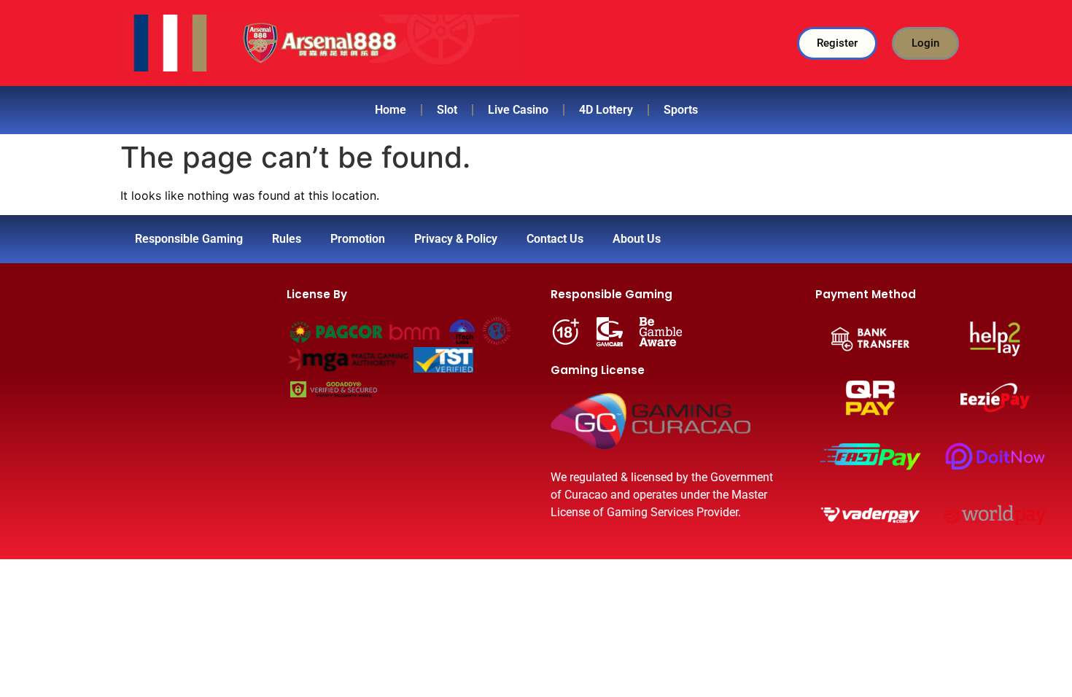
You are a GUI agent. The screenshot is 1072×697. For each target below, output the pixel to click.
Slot (447, 110)
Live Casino (518, 110)
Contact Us (555, 239)
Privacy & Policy (455, 239)
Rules (286, 239)
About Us (637, 239)
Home (390, 110)
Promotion (357, 239)
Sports (681, 110)
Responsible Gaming (189, 239)
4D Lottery (606, 110)
